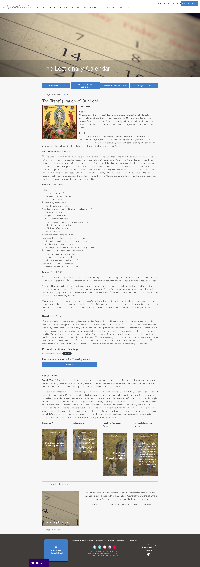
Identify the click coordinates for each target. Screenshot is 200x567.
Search (178, 3)
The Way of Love (66, 7)
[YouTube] (104, 547)
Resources (110, 7)
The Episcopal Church (45, 7)
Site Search (124, 7)
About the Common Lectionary (85, 85)
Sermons (69, 364)
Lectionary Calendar (56, 85)
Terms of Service (113, 555)
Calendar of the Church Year (115, 85)
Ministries (81, 7)
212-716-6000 (96, 555)
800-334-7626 (104, 555)
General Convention (105, 541)
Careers (120, 541)
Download (67, 353)
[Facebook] (94, 547)
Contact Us (132, 541)
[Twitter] (99, 547)
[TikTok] (114, 547)
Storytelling (96, 7)
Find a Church (166, 3)
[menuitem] (65, 94)
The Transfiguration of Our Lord (51, 353)
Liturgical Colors (144, 85)
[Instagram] (109, 547)
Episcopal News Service (82, 541)
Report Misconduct (189, 3)
